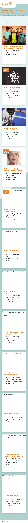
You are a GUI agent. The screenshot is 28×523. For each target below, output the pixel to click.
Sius (7, 521)
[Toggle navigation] (25, 2)
